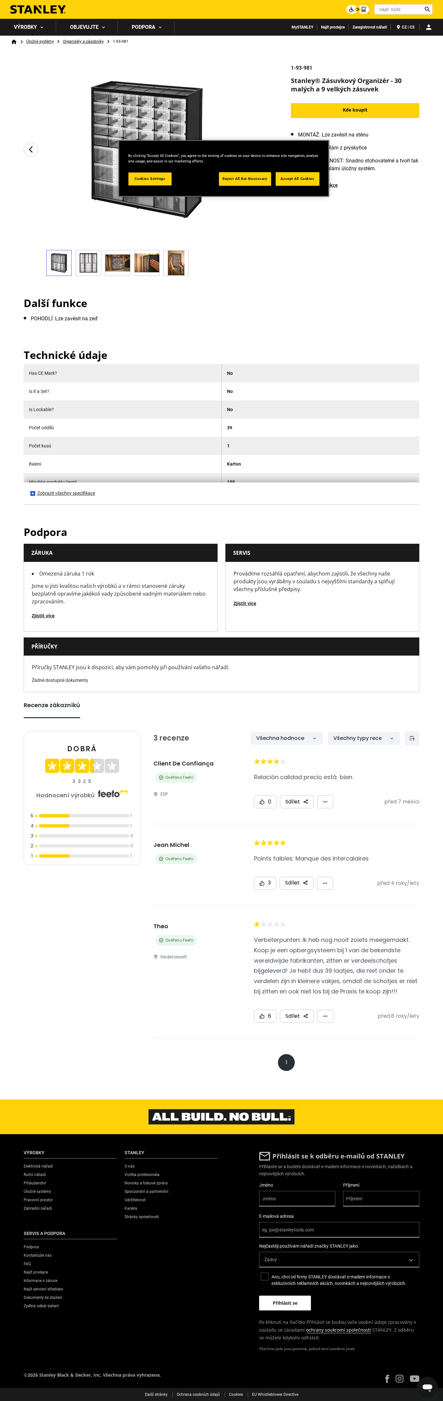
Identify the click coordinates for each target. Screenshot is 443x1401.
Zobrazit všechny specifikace (66, 493)
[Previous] (31, 149)
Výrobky (25, 27)
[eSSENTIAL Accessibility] (357, 9)
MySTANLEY (302, 27)
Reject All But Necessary (245, 178)
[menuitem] (28, 27)
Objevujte (84, 27)
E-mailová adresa (276, 1216)
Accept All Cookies (297, 178)
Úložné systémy (40, 41)
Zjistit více (43, 615)
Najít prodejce (333, 27)
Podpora (143, 27)
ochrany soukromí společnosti (338, 1330)
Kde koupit (355, 110)
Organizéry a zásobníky (83, 41)
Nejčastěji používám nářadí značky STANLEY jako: (309, 1246)
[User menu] (429, 27)
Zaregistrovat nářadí (370, 27)
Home (14, 42)
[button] (387, 1379)
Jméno (266, 1185)
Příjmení (351, 1185)
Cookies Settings (150, 178)
